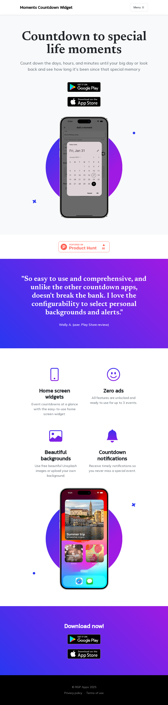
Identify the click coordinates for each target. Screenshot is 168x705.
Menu (138, 7)
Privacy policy (73, 693)
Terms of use (95, 693)
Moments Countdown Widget (46, 7)
